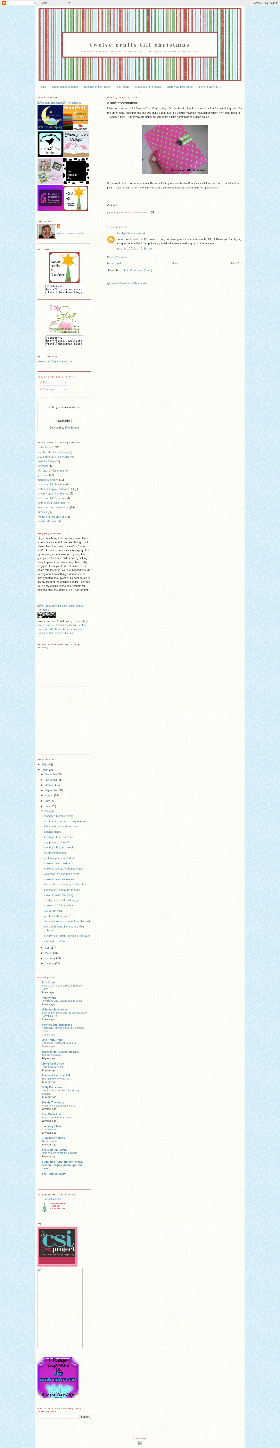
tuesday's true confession (59, 837)
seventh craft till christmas (53, 493)
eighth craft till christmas (52, 452)
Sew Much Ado (51, 1114)
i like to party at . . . (211, 86)
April (48, 947)
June (48, 806)
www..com (53, 1199)
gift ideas (43, 475)
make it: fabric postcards (59, 863)
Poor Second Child (52, 1066)
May (48, 811)
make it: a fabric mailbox (58, 905)
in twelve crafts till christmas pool (57, 1206)
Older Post (236, 263)
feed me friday (46, 461)
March (49, 953)
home (43, 86)
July (48, 800)
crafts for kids (46, 447)
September (52, 790)
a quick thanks (52, 831)
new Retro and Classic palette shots (62, 1000)
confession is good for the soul (62, 889)
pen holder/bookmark (56, 916)
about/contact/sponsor (65, 86)
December (51, 774)
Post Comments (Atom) (138, 270)
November (51, 779)
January (50, 963)
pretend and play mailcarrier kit (56, 489)
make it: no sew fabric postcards (63, 868)
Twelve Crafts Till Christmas (140, 44)
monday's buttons (48, 479)
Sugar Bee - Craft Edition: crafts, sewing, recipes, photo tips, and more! (62, 1165)
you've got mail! (53, 910)
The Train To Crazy (54, 1173)
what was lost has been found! (62, 873)
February (50, 958)
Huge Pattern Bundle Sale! (57, 1117)
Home (175, 263)
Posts (46, 382)
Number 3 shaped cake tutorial (59, 1105)
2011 (45, 764)
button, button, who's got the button (65, 884)
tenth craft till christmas (52, 502)
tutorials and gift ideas (97, 86)
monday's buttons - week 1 (60, 847)
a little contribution (122, 103)
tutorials (42, 512)
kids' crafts (122, 86)
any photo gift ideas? (56, 842)
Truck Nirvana (49, 1141)
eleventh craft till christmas (54, 456)
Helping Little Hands (55, 1009)
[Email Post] (152, 212)
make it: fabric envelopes (59, 879)
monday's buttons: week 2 (59, 816)
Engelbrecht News (53, 1138)
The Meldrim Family (54, 1149)
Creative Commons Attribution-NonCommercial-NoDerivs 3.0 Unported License (62, 629)
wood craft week (47, 521)
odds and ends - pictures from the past (67, 921)
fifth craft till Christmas (51, 470)
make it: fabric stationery (59, 895)
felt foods (43, 465)
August (49, 795)
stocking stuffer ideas (148, 86)
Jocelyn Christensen (128, 233)
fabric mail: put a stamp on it (61, 826)
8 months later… (51, 1129)
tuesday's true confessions (53, 507)
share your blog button (180, 86)
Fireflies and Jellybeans (57, 1024)
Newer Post (114, 263)
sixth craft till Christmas (52, 498)
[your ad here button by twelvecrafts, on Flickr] (75, 209)
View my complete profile (71, 233)
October (50, 785)
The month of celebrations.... (57, 1078)
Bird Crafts (48, 982)
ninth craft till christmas (51, 484)
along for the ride (53, 1063)
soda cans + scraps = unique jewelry (66, 821)
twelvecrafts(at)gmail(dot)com (55, 361)
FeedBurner (72, 427)
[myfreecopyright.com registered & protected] (64, 609)
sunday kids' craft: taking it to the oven (67, 935)
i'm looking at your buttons (59, 858)
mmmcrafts (49, 997)
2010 (45, 769)
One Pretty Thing (52, 1039)
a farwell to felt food (55, 941)
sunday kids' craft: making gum (62, 900)
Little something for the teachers (59, 1153)
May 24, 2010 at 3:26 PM (134, 248)
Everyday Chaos (52, 1126)
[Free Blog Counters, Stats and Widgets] (140, 1443)
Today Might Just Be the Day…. (61, 1051)
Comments (49, 389)
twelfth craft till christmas (52, 516)
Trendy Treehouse (53, 1102)
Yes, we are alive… (52, 1054)
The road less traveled (56, 1075)
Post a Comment (117, 257)
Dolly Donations (52, 1087)
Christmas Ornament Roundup (59, 1043)
